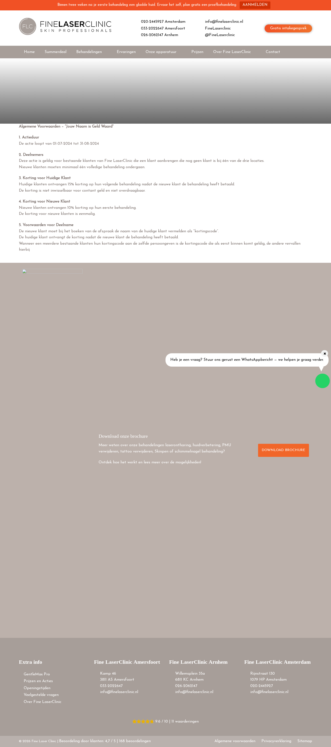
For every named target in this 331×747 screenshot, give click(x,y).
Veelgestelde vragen (41, 695)
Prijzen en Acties (38, 681)
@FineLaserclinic (220, 35)
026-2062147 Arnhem (159, 35)
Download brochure (283, 450)
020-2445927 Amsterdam (163, 22)
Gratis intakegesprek (288, 28)
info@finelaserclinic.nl (224, 22)
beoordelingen (135, 741)
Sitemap (304, 741)
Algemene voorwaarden (234, 741)
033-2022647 (111, 686)
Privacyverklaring (276, 741)
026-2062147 (186, 686)
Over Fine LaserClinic (42, 702)
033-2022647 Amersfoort (163, 28)
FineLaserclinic (218, 28)
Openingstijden (37, 688)
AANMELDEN (255, 5)
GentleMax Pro (37, 674)
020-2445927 (261, 686)
